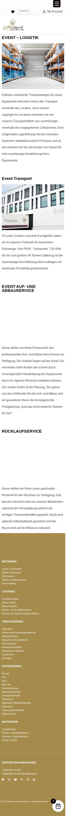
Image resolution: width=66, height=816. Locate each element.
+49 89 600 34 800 (11, 770)
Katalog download (11, 695)
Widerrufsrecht (9, 714)
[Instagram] (28, 779)
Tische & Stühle (9, 740)
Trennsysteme (9, 643)
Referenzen (8, 699)
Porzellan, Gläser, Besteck (15, 736)
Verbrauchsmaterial (11, 647)
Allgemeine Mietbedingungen (16, 703)
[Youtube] (15, 779)
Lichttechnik (8, 654)
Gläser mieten (9, 602)
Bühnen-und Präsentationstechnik (19, 632)
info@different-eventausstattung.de (19, 773)
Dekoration (7, 629)
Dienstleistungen (10, 688)
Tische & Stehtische (11, 569)
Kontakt (5, 673)
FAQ (4, 677)
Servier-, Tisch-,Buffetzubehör (16, 610)
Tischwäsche (8, 576)
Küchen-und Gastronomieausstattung (20, 613)
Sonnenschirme (10, 636)
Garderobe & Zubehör (13, 651)
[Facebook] (3, 779)
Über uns (6, 684)
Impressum (7, 706)
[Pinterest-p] (21, 779)
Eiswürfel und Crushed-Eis (15, 640)
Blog (4, 681)
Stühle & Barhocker (11, 572)
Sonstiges (7, 658)
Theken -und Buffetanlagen (15, 733)
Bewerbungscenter (11, 692)
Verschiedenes (9, 583)
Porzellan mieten (10, 599)
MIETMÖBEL (9, 561)
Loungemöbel (9, 729)
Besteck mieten (9, 606)
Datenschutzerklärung (13, 710)
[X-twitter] (9, 779)
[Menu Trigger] (56, 3)
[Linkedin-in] (34, 779)
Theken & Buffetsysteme (14, 580)
